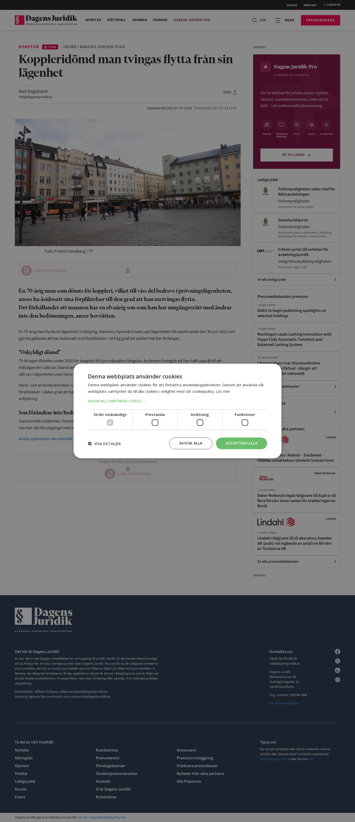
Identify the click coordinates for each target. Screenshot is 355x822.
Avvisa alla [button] (190, 443)
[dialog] (177, 411)
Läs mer (223, 391)
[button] (177, 401)
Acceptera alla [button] (241, 443)
